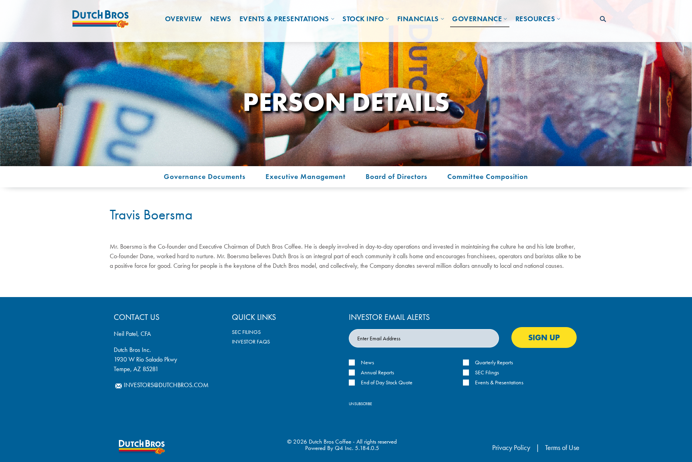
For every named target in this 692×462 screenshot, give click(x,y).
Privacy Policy (511, 447)
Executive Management (306, 176)
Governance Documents (204, 176)
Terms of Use (562, 447)
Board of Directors (396, 176)
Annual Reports (377, 373)
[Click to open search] (603, 19)
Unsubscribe (360, 403)
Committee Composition (487, 176)
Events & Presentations (499, 383)
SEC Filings (246, 331)
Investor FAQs (251, 341)
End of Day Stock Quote (386, 383)
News (367, 363)
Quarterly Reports (494, 363)
